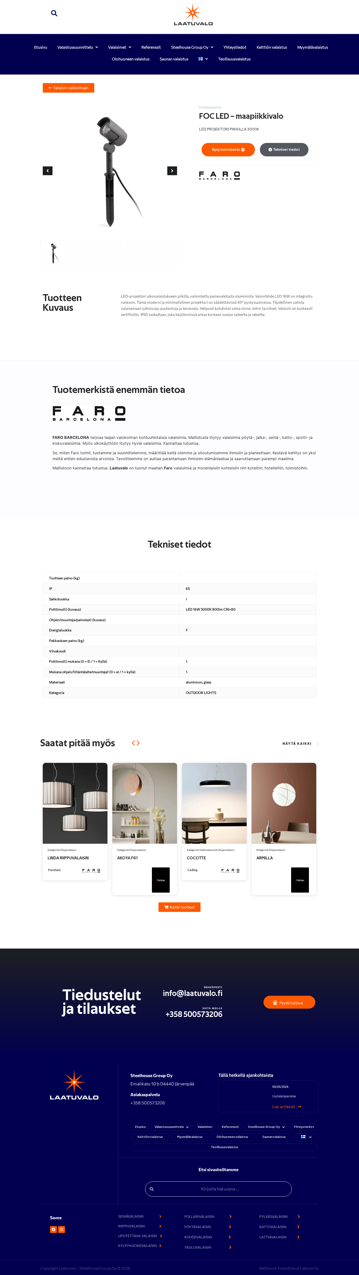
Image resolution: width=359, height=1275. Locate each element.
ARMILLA (195, 858)
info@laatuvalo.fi (192, 993)
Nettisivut (268, 1268)
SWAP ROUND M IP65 (275, 858)
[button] (54, 14)
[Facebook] (53, 1229)
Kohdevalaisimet (210, 107)
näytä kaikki (297, 744)
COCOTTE (126, 858)
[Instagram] (61, 1229)
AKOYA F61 (58, 858)
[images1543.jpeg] (110, 170)
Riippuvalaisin (68, 849)
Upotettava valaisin (280, 849)
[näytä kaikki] (318, 744)
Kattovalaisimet (139, 849)
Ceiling (123, 870)
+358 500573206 (194, 1014)
